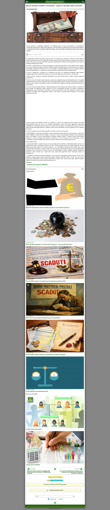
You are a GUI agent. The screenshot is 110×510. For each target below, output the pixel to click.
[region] (55, 107)
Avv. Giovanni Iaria (32, 9)
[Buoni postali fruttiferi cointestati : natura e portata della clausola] (55, 27)
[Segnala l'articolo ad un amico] (82, 54)
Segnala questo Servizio (56, 490)
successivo (77, 468)
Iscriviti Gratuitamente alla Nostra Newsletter (55, 484)
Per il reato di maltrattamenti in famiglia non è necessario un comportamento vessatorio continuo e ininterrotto (71, 472)
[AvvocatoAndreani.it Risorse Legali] (55, 3)
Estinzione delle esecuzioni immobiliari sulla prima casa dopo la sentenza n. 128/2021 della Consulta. (39, 472)
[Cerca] (74, 496)
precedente (32, 468)
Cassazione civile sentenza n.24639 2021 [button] (37, 164)
